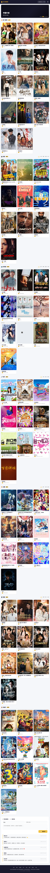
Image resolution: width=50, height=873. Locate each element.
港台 (46, 376)
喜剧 (43, 156)
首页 (14, 867)
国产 (41, 266)
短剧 (29, 867)
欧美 (48, 376)
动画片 (33, 867)
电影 (17, 867)
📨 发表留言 (43, 831)
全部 (39, 156)
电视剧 (20, 867)
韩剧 (43, 266)
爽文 (46, 597)
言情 (43, 597)
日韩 (46, 486)
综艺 (23, 867)
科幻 (48, 156)
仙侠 (48, 597)
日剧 (48, 266)
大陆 (43, 376)
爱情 (46, 156)
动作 (41, 156)
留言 (36, 867)
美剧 (46, 266)
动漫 (26, 867)
